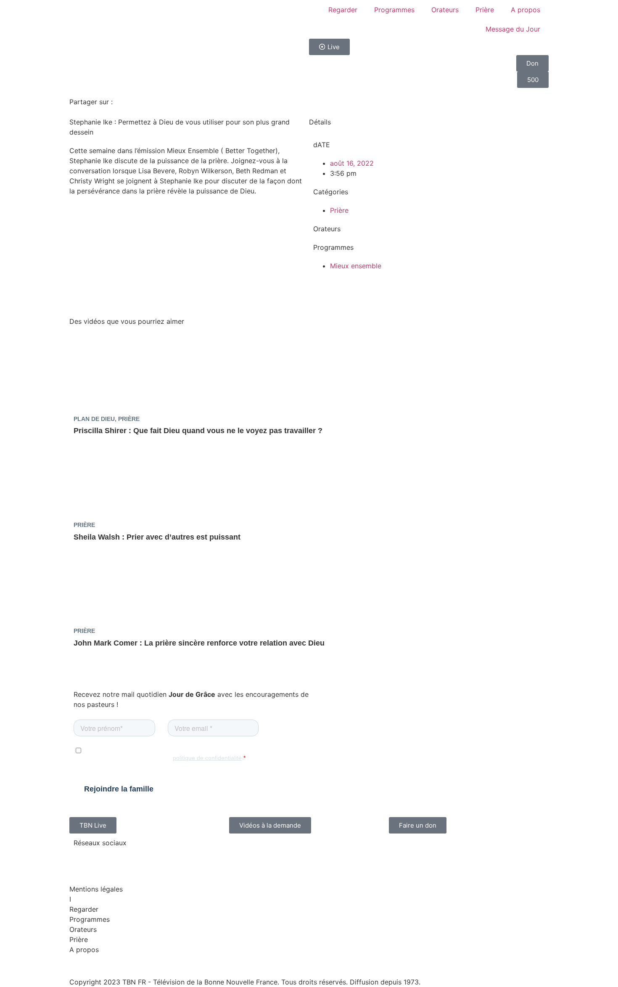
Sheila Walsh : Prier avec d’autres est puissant (157, 537)
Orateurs (445, 9)
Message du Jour (513, 29)
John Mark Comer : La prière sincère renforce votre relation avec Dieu (199, 643)
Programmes (394, 9)
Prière (484, 9)
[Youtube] (130, 858)
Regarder (342, 9)
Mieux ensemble (355, 266)
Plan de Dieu (94, 418)
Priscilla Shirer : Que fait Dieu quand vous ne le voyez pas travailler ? (198, 430)
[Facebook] (84, 858)
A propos (525, 9)
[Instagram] (107, 858)
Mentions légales (96, 889)
